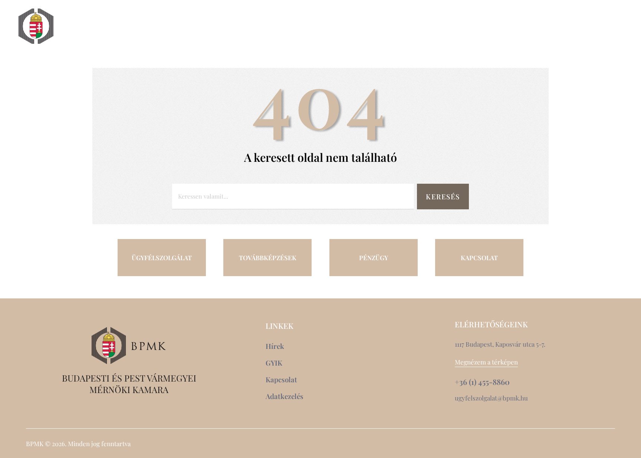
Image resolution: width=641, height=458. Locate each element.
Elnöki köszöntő (103, 26)
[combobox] (293, 196)
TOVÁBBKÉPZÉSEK (267, 257)
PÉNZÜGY (373, 257)
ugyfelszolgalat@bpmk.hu (491, 398)
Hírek (515, 26)
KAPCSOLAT (479, 257)
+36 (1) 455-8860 (482, 382)
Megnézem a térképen (486, 362)
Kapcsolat (560, 26)
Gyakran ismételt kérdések (552, 40)
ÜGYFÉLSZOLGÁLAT (162, 257)
